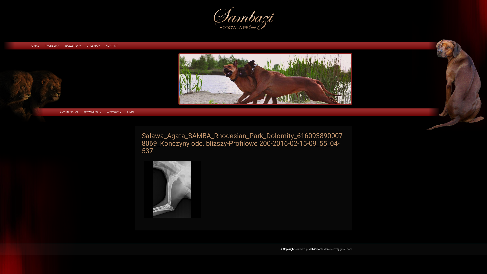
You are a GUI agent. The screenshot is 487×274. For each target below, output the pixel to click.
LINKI (130, 112)
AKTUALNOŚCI (69, 112)
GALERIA (92, 45)
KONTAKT (112, 45)
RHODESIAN (52, 45)
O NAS (35, 45)
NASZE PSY (72, 45)
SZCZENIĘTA (91, 112)
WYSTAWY (113, 112)
